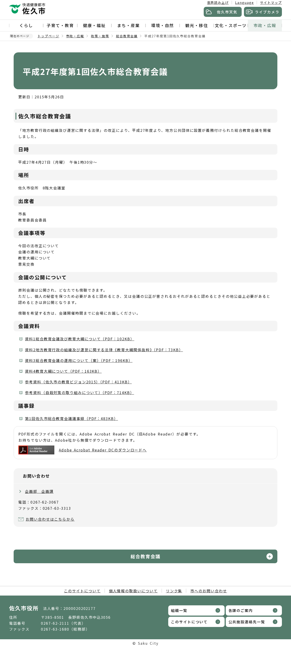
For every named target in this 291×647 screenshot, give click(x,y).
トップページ (48, 36)
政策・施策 (100, 36)
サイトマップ (271, 2)
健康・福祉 (94, 25)
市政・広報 (264, 25)
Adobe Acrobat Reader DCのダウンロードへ (103, 450)
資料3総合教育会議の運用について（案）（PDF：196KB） (79, 360)
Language (244, 2)
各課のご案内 (240, 610)
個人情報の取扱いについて (133, 591)
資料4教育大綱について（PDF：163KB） (63, 371)
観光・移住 (196, 25)
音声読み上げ (218, 2)
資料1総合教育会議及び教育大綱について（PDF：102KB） (79, 338)
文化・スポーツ (230, 25)
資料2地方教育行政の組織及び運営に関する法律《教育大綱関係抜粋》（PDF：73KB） (104, 349)
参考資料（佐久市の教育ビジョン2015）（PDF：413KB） (78, 382)
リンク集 (174, 591)
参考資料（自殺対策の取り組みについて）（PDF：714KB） (79, 392)
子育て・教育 (60, 25)
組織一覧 (179, 610)
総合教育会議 (127, 36)
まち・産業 (128, 25)
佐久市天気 (227, 12)
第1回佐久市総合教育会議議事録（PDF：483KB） (71, 418)
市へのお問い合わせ (208, 591)
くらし (26, 25)
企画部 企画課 (39, 491)
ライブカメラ (267, 12)
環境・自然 (162, 25)
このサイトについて (82, 591)
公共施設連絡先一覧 (246, 621)
